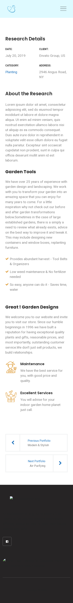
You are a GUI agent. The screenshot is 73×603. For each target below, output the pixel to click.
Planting (11, 72)
